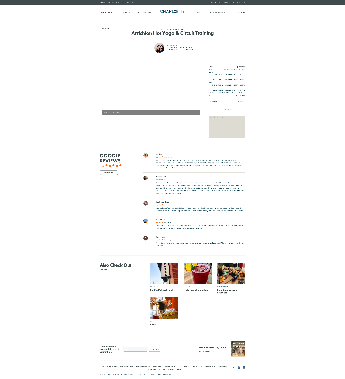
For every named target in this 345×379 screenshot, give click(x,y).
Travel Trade (130, 2)
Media (238, 2)
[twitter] (234, 367)
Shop (211, 2)
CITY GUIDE (240, 13)
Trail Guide (157, 366)
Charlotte (103, 2)
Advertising (184, 366)
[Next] (199, 91)
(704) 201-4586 (172, 50)
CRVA (179, 369)
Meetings (111, 2)
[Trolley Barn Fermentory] (198, 273)
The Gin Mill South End (161, 289)
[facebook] (239, 367)
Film (123, 2)
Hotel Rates (218, 2)
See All (104, 269)
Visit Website (227, 110)
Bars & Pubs (155, 286)
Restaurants (222, 286)
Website (189, 50)
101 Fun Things (126, 366)
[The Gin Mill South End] (164, 273)
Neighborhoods (218, 13)
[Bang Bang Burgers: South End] (231, 273)
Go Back (105, 28)
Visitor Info (210, 366)
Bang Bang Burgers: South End (227, 291)
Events (197, 13)
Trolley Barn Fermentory (196, 289)
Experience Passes (229, 2)
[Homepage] (172, 12)
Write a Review (109, 172)
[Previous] (103, 91)
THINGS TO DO (106, 13)
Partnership (197, 366)
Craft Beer (188, 286)
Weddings (223, 366)
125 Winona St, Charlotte (180, 47)
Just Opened (170, 366)
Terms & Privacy (156, 374)
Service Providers (166, 369)
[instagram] (244, 367)
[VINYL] (164, 308)
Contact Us (167, 374)
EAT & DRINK (125, 13)
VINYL (153, 324)
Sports (118, 2)
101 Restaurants (143, 366)
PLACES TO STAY (144, 13)
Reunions (152, 369)
